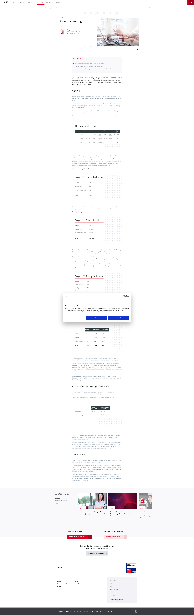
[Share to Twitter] (134, 49)
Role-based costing (58, 8)
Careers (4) (60, 581)
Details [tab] (97, 301)
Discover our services (113, 537)
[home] (46, 7)
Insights (50, 8)
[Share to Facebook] (131, 49)
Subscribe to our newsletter (141, 7)
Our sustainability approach (96, 611)
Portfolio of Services (61, 501)
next (142, 501)
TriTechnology (114, 589)
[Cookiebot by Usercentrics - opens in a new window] (122, 296)
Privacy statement (70, 611)
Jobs (56, 503)
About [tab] (119, 301)
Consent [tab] (74, 301)
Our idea (76, 581)
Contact (76, 584)
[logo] (5, 2)
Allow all (118, 318)
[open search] (190, 2)
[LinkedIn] (136, 611)
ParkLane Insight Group (116, 600)
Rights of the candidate (82, 611)
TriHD (111, 587)
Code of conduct (109, 611)
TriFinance (113, 584)
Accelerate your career (76, 537)
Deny (96, 318)
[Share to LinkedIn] (137, 49)
